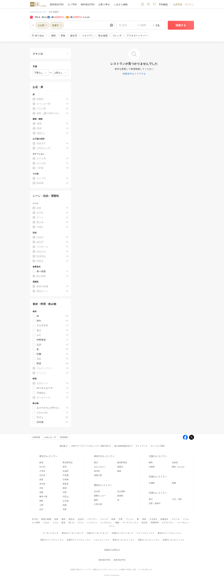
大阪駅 (152, 466)
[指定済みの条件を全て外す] (111, 25)
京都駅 (152, 483)
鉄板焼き (164, 519)
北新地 (175, 462)
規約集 (62, 446)
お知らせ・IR (50, 437)
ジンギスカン (106, 522)
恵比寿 (42, 483)
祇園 (174, 483)
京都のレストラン (158, 476)
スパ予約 (72, 4)
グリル (186, 519)
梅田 (151, 462)
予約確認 (163, 4)
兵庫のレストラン (158, 492)
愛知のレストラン (103, 485)
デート (112, 526)
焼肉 (144, 519)
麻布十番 (43, 496)
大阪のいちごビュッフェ (148, 539)
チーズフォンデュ (130, 522)
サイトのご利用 (157, 446)
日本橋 (66, 479)
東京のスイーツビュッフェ (169, 533)
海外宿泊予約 (87, 4)
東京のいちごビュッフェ (123, 539)
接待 (63, 519)
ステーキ (176, 519)
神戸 (151, 499)
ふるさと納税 (121, 4)
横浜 (96, 462)
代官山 (66, 496)
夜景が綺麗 (46, 519)
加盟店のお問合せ (112, 550)
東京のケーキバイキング (72, 533)
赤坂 (41, 479)
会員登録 (177, 4)
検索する (181, 25)
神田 (41, 501)
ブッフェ (130, 519)
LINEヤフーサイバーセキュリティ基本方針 (90, 446)
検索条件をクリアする (134, 73)
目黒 (65, 505)
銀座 (41, 462)
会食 (56, 519)
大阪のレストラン (158, 456)
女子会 (35, 519)
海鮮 (117, 522)
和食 (113, 519)
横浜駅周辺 (122, 462)
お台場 (66, 501)
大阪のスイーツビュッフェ (51, 539)
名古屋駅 (121, 491)
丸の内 (42, 466)
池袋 (41, 492)
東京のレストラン (48, 456)
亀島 (96, 500)
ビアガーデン (168, 522)
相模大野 (98, 475)
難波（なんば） (179, 466)
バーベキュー (183, 522)
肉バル (72, 522)
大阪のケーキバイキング (97, 533)
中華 (120, 519)
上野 (41, 505)
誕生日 (72, 519)
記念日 (81, 519)
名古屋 (97, 491)
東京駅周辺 (67, 462)
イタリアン (92, 519)
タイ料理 (36, 522)
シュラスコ (92, 522)
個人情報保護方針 (122, 446)
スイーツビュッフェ (145, 533)
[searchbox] (72, 25)
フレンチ (104, 519)
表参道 (66, 483)
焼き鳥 (144, 522)
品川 (41, 509)
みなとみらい (100, 466)
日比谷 (42, 475)
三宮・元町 (177, 499)
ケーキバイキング (51, 533)
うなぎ (46, 522)
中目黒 (66, 475)
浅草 (65, 509)
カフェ (81, 522)
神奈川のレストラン (104, 456)
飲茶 (63, 522)
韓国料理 (155, 522)
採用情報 (64, 437)
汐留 (65, 492)
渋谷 (41, 488)
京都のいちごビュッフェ (173, 539)
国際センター (100, 495)
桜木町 (97, 471)
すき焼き (153, 519)
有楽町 (66, 471)
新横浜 (120, 466)
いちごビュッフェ (101, 539)
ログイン (189, 4)
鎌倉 (119, 471)
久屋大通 (98, 504)
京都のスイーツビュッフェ (78, 539)
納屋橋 (120, 495)
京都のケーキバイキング (122, 533)
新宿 (65, 466)
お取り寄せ (104, 4)
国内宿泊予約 (57, 4)
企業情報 (36, 437)
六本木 (42, 471)
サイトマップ (141, 446)
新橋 (65, 488)
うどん (55, 522)
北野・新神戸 (155, 503)
